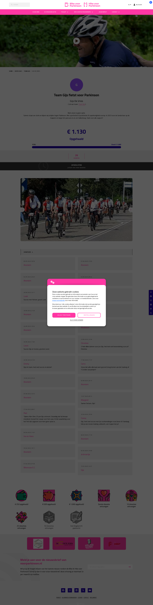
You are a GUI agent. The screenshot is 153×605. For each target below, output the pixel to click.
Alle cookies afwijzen (76, 320)
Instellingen (89, 315)
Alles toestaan (63, 315)
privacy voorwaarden (58, 300)
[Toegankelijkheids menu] (150, 2)
